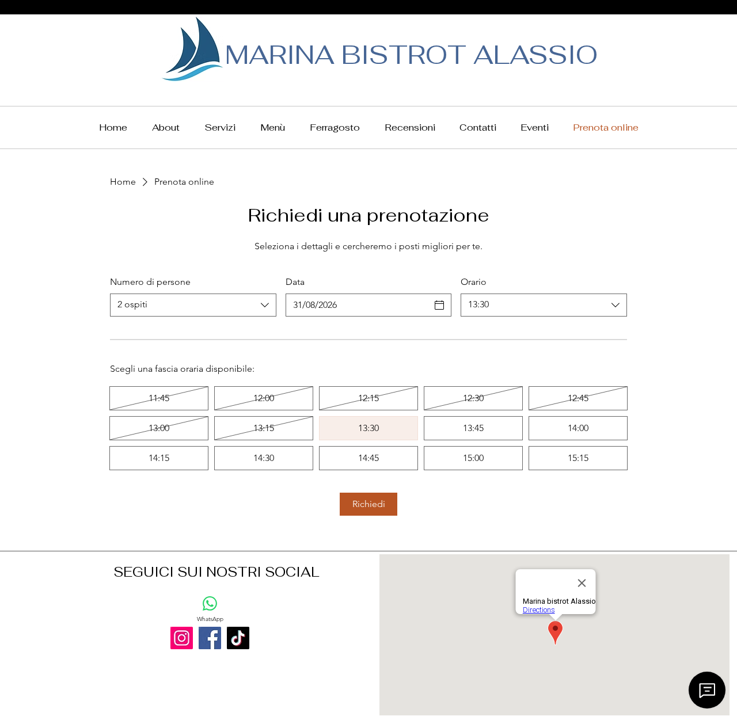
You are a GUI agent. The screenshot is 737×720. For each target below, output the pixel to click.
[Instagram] (181, 638)
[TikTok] (238, 638)
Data (295, 281)
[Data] (439, 305)
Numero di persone (150, 281)
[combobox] (193, 305)
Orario (474, 281)
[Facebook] (210, 638)
